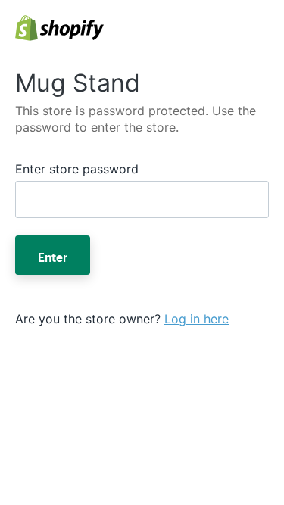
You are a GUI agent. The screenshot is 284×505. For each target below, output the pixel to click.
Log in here (196, 318)
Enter (52, 255)
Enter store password (77, 168)
